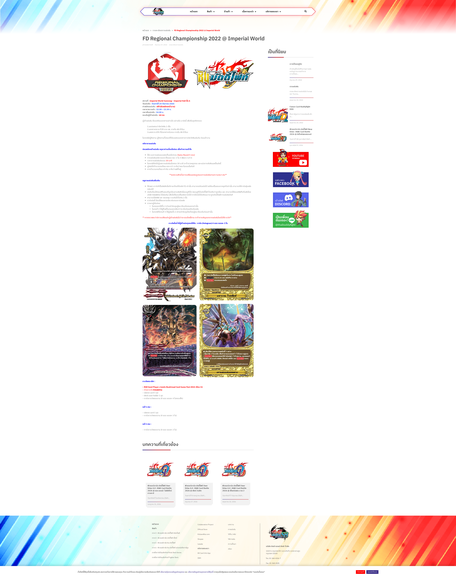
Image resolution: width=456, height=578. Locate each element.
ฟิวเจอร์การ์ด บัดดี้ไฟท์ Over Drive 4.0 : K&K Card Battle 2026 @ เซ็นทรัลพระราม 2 (234, 488)
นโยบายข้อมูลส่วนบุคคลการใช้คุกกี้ (200, 572)
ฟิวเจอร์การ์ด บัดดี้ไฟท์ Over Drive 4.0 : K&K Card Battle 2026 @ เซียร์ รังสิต (197, 488)
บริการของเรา (272, 11)
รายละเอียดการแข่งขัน (162, 30)
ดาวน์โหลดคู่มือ (296, 64)
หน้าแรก (193, 11)
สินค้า (209, 11)
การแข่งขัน (294, 86)
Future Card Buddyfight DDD (300, 108)
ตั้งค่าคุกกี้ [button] (360, 572)
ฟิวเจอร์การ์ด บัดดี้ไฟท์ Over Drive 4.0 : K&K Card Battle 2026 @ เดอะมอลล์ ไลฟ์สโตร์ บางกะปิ (160, 489)
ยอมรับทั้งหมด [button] (372, 572)
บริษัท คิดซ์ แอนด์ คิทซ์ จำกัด (277, 546)
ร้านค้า (227, 11)
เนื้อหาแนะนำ (248, 11)
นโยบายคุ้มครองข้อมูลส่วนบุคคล (172, 572)
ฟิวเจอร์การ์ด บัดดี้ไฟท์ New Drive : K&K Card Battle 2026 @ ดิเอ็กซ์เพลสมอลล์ (301, 132)
